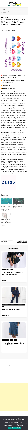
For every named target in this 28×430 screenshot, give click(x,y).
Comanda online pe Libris (9, 88)
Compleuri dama (21, 304)
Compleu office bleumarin (11, 309)
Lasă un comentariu (11, 30)
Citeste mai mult (16, 427)
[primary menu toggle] (2, 3)
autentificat (11, 368)
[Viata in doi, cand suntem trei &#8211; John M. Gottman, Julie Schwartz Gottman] (6, 201)
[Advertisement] (14, 397)
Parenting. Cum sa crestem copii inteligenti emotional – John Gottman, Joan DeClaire (6, 222)
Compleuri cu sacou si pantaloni (9, 304)
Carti (3, 17)
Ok (9, 427)
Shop (6, 17)
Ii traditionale (6, 269)
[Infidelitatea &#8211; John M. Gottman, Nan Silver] (18, 201)
